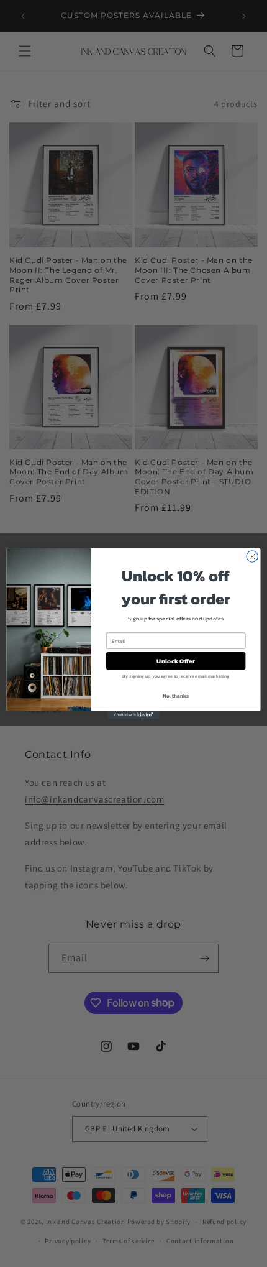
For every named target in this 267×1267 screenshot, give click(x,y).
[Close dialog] (252, 556)
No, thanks (175, 696)
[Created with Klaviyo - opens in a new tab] (133, 715)
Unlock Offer (175, 661)
